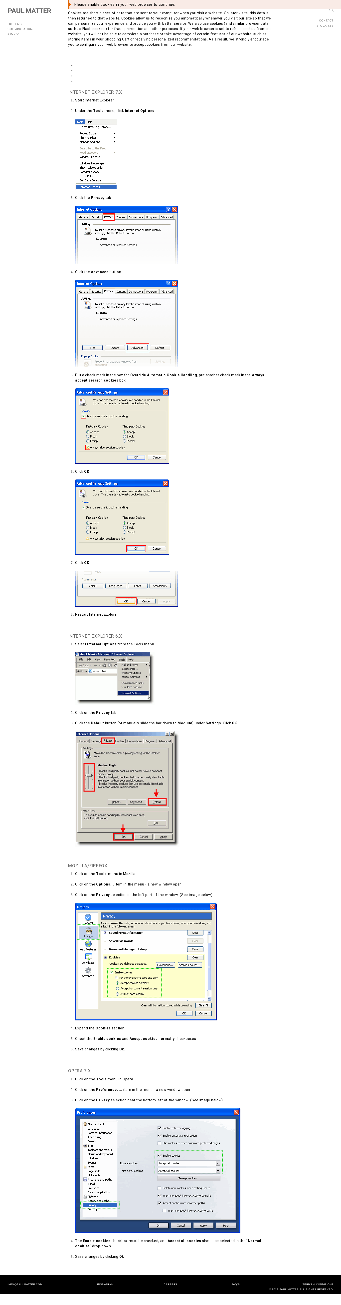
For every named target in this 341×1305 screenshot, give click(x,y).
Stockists (325, 25)
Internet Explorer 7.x (93, 65)
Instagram (105, 1284)
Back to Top (78, 625)
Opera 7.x (83, 81)
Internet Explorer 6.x (93, 70)
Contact (326, 20)
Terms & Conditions (318, 1284)
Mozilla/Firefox (88, 76)
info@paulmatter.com (24, 1284)
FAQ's (236, 1284)
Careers (170, 1284)
